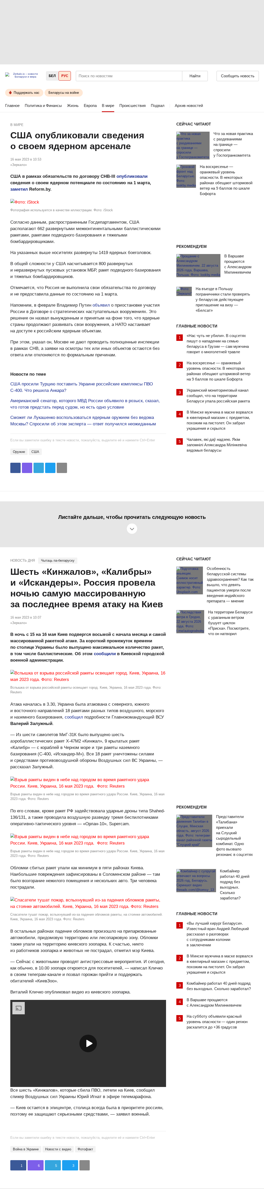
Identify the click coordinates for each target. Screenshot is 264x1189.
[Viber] (27, 468)
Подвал (157, 105)
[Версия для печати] (62, 468)
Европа (90, 105)
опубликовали (132, 176)
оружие (19, 452)
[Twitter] (50, 468)
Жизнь (73, 105)
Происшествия (132, 105)
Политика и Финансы (43, 105)
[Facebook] (15, 468)
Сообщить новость (237, 76)
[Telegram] (39, 468)
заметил (19, 189)
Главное (12, 105)
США (35, 452)
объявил (101, 305)
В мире (108, 105)
